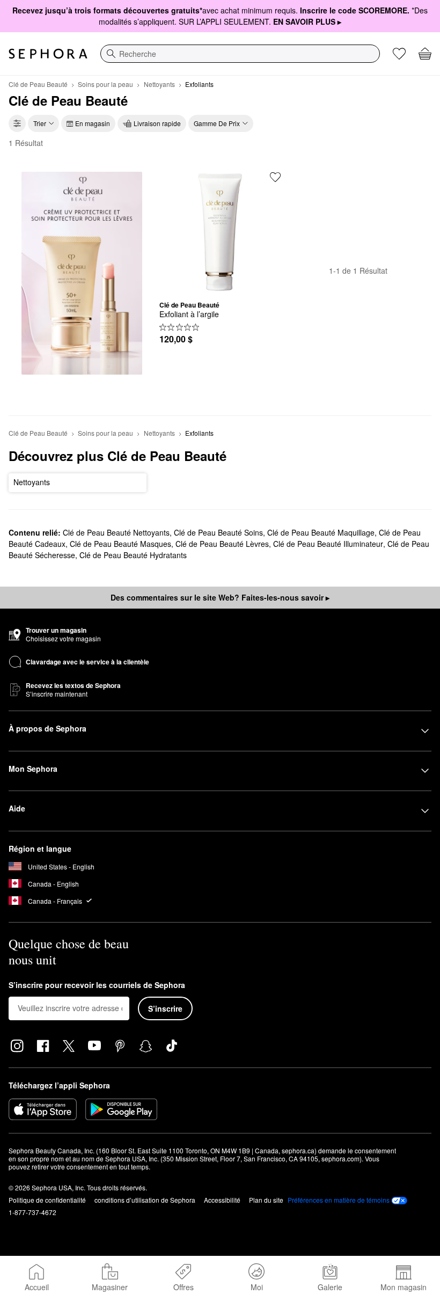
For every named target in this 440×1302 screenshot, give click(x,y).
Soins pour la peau (105, 84)
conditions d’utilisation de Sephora (144, 1199)
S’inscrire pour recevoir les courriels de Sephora (97, 985)
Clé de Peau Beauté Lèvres (222, 543)
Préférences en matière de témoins (339, 1200)
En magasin (92, 123)
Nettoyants (159, 84)
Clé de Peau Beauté (38, 84)
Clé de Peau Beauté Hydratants (133, 555)
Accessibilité (222, 1199)
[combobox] (240, 54)
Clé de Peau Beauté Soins (218, 532)
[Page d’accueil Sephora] (48, 54)
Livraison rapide (157, 123)
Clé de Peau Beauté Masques (120, 543)
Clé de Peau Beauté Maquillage (321, 532)
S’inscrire (165, 1008)
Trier (39, 123)
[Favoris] (399, 54)
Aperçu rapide (220, 284)
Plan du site (266, 1199)
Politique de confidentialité (47, 1199)
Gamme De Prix (217, 123)
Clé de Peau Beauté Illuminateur (328, 543)
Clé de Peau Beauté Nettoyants (116, 532)
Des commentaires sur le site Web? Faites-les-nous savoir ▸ (220, 597)
